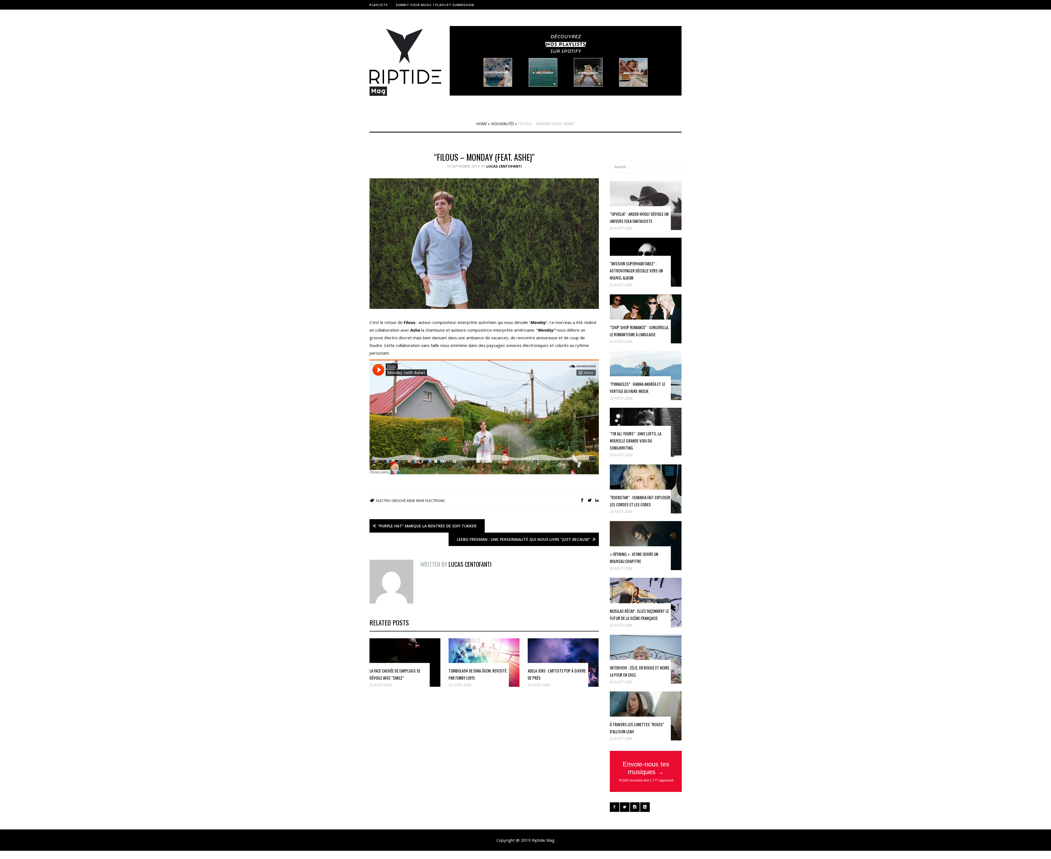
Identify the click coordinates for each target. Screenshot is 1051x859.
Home (481, 123)
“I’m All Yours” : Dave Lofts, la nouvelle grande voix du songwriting (635, 440)
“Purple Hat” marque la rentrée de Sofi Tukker (427, 525)
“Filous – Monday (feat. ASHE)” (484, 157)
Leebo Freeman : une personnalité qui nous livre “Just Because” (524, 539)
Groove (398, 500)
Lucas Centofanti (504, 166)
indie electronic (430, 500)
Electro (383, 500)
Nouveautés (502, 123)
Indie (411, 500)
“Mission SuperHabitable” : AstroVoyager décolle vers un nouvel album (636, 270)
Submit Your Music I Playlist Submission (435, 5)
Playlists (378, 5)
